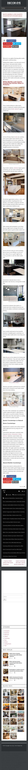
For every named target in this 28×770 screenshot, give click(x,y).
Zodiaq (19, 434)
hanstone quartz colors (17, 515)
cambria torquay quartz (7, 511)
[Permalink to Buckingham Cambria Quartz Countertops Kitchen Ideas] (6, 672)
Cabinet (15, 494)
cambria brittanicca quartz (11, 501)
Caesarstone (15, 434)
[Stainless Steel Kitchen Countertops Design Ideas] (21, 714)
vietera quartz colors (7, 542)
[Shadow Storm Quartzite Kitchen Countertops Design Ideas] (21, 728)
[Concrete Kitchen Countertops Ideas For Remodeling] (21, 721)
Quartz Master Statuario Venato (15, 532)
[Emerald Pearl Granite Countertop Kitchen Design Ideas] (6, 706)
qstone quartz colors (17, 528)
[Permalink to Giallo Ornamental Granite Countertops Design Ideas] (6, 679)
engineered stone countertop (18, 511)
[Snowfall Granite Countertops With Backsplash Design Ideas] (6, 699)
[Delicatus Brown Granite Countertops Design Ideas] (6, 721)
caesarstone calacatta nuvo (9, 498)
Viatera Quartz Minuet (10, 539)
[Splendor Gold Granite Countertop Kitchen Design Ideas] (21, 699)
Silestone (5, 436)
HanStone (16, 168)
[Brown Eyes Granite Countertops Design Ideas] (6, 714)
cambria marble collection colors (13, 505)
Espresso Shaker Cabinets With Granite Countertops (8, 562)
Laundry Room (7, 643)
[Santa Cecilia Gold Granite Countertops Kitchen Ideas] (13, 706)
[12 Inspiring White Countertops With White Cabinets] (13, 728)
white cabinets (15, 109)
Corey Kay (9, 494)
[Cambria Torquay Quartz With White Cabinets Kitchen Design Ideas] (6, 728)
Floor (5, 640)
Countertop (19, 494)
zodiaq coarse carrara (12, 556)
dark (16, 137)
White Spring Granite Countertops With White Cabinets (15, 663)
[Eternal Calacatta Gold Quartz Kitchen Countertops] (6, 692)
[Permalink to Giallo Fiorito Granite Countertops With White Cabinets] (6, 656)
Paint (5, 645)
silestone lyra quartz (12, 535)
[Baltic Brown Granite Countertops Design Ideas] (6, 735)
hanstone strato (17, 518)
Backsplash (6, 631)
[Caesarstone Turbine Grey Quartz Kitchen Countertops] (13, 714)
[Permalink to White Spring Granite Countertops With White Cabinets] (6, 664)
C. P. (15, 275)
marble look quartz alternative (14, 525)
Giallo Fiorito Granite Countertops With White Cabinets (15, 655)
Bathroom (6, 634)
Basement (6, 632)
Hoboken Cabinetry (15, 382)
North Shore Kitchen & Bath (15, 327)
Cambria (9, 434)
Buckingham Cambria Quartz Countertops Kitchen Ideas (16, 670)
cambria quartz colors (20, 508)
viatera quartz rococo (19, 539)
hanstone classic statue (7, 515)
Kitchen (23, 494)
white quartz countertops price (14, 546)
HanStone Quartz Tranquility (8, 518)
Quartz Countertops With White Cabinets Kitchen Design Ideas (19, 562)
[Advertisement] (15, 582)
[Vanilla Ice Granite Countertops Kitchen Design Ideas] (13, 721)
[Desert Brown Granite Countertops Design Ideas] (21, 706)
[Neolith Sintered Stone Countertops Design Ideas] (21, 692)
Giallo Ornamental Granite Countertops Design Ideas (16, 677)
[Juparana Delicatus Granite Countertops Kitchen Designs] (13, 699)
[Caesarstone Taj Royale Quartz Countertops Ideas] (13, 692)
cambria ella (19, 501)
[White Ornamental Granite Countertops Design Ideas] (13, 735)
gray (9, 357)
